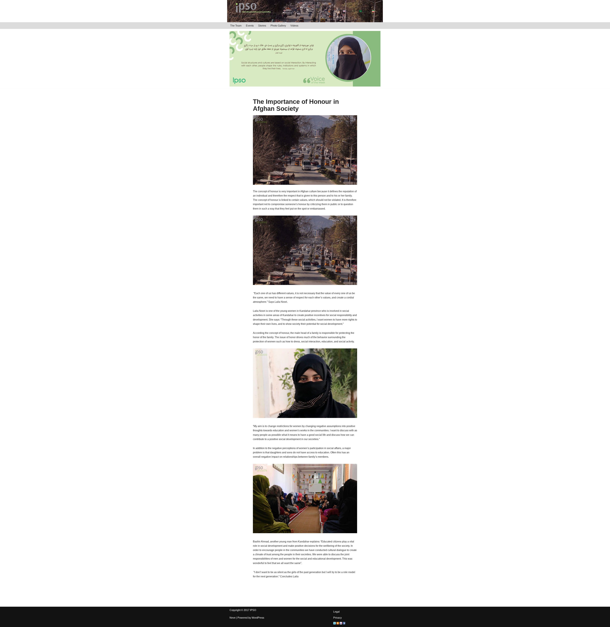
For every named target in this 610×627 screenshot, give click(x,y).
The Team (235, 25)
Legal (336, 611)
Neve (233, 617)
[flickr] (341, 623)
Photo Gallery (278, 25)
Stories (262, 25)
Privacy (337, 617)
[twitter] (334, 623)
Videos (294, 25)
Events (250, 25)
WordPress (258, 617)
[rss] (337, 623)
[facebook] (344, 623)
